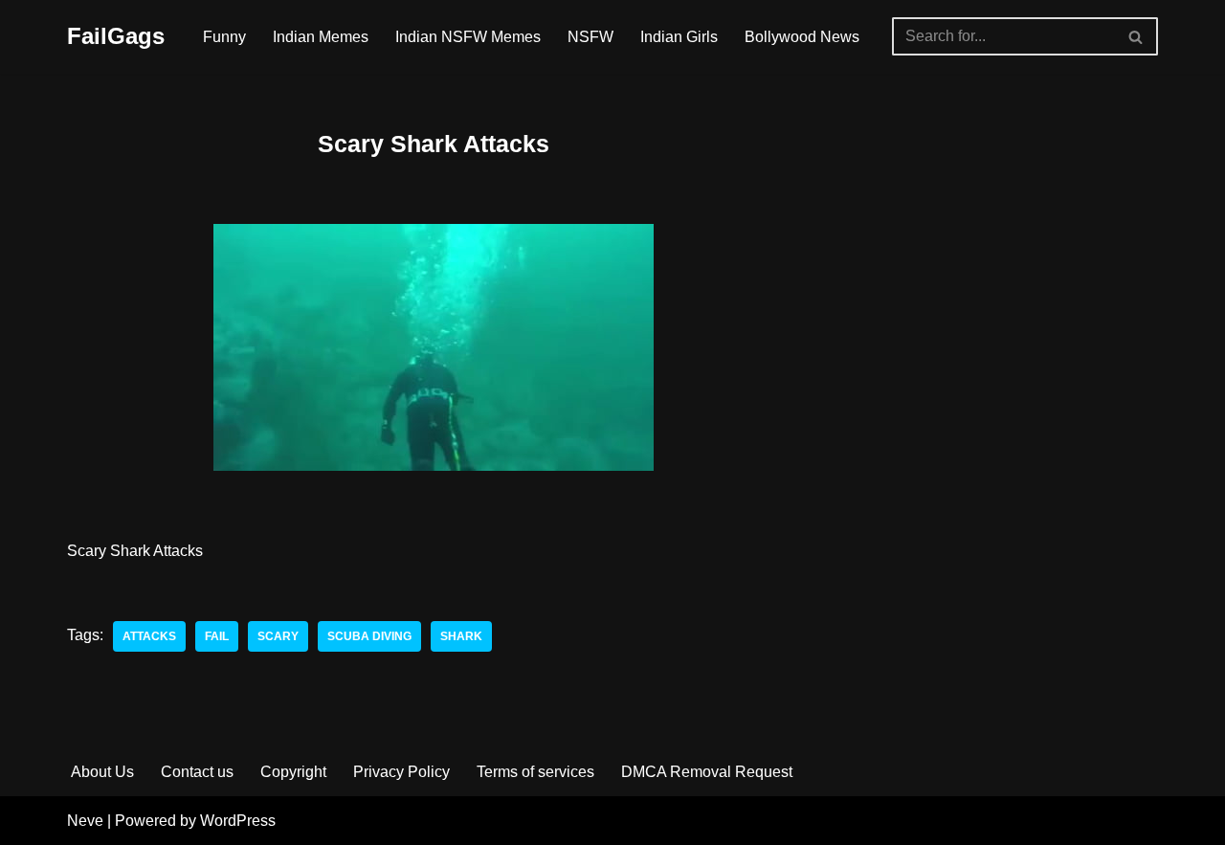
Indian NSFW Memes (468, 37)
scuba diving (369, 636)
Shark (461, 636)
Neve (85, 820)
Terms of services (535, 772)
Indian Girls (679, 37)
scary (278, 636)
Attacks (149, 636)
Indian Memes (320, 37)
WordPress (238, 820)
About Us (102, 772)
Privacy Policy (401, 772)
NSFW (590, 37)
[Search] (1136, 36)
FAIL (217, 636)
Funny (224, 37)
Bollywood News (802, 37)
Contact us (197, 772)
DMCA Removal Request (706, 772)
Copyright (293, 772)
